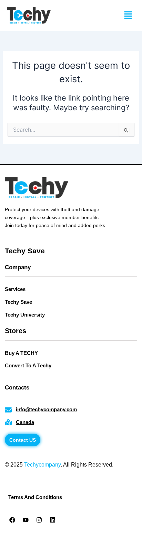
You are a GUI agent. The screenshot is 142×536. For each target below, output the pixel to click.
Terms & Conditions (48, 474)
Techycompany (42, 465)
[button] (128, 15)
